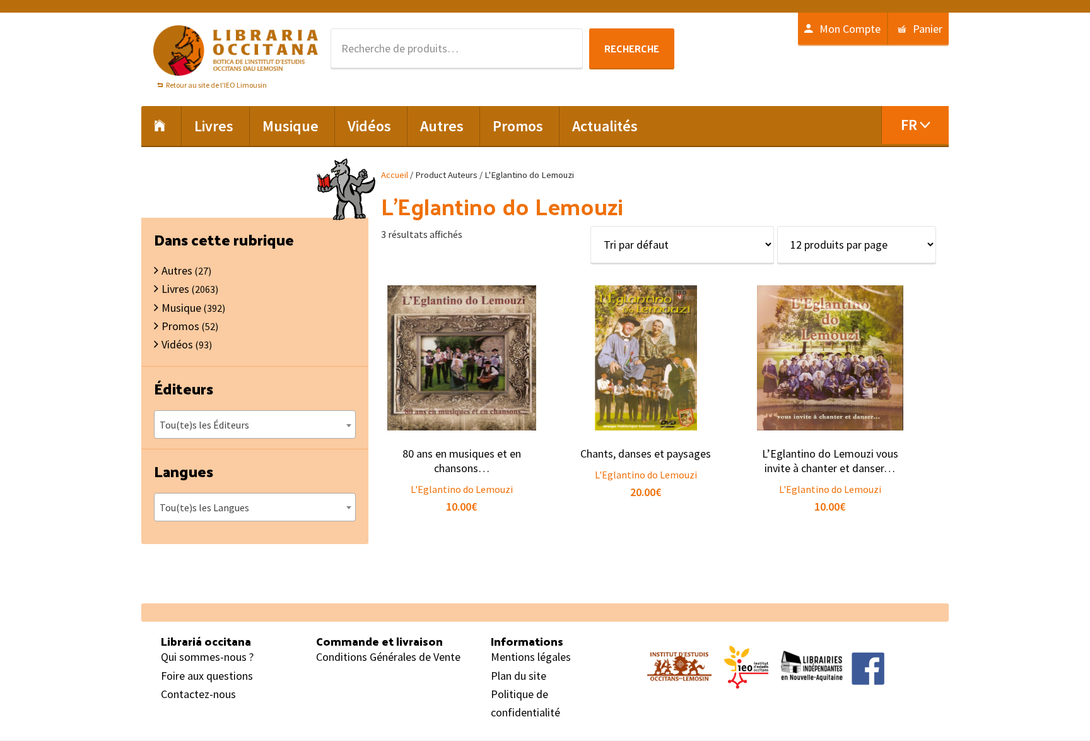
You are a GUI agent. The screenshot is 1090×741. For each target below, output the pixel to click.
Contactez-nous (198, 694)
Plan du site (518, 675)
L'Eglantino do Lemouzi (462, 489)
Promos (180, 326)
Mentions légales (531, 656)
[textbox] (255, 425)
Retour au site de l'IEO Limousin (216, 85)
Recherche (631, 48)
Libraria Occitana (236, 50)
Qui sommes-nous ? (207, 656)
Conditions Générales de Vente (388, 656)
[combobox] (255, 424)
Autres (176, 270)
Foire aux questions (207, 675)
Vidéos (177, 344)
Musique (181, 307)
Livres (175, 289)
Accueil (394, 175)
